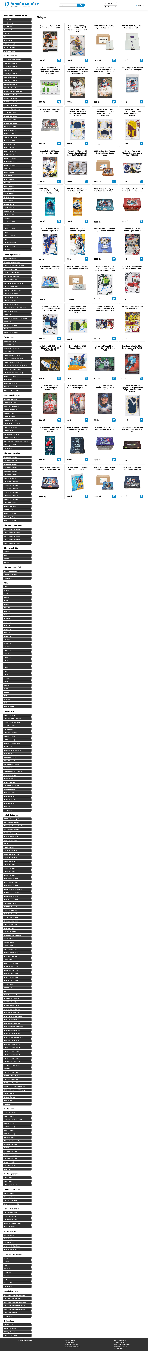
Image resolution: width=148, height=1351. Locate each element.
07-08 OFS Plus (9, 197)
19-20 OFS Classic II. (10, 123)
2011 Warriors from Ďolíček (12, 1204)
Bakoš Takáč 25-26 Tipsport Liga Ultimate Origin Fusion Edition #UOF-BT (77, 112)
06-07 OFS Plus (9, 200)
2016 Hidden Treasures (11, 409)
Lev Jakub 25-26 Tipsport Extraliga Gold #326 (50, 152)
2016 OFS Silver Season (11, 406)
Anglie (6, 1258)
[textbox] (110, 3)
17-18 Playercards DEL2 (11, 882)
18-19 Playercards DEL (11, 878)
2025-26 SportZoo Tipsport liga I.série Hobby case (104, 468)
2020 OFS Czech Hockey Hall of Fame (15, 308)
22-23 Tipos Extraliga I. (11, 485)
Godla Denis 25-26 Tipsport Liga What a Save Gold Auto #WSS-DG (50, 348)
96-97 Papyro (8, 1169)
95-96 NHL (7, 685)
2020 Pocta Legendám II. (11, 571)
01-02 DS (7, 225)
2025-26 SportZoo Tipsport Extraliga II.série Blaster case (104, 153)
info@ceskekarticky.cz (120, 1346)
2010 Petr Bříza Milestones (12, 438)
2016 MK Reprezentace (11, 329)
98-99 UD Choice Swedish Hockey (14, 1086)
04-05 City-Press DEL (10, 910)
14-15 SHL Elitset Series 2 (12, 998)
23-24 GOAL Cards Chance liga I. (14, 362)
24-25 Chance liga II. (10, 1127)
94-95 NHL (7, 689)
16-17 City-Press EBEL (11, 963)
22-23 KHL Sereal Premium (12, 722)
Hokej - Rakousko (9, 959)
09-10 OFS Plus (9, 190)
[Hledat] (81, 5)
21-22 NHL (7, 594)
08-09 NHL (7, 639)
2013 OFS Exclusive (10, 169)
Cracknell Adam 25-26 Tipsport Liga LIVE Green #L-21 (105, 348)
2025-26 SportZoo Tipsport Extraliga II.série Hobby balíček (50, 191)
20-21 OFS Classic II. (10, 116)
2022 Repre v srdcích (10, 1185)
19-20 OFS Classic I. (10, 126)
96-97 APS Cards (9, 1165)
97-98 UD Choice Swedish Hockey (14, 1090)
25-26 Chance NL (9, 1193)
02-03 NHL (7, 660)
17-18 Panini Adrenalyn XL (12, 1246)
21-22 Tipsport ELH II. (10, 102)
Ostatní (6, 33)
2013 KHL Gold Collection (12, 785)
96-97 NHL (7, 682)
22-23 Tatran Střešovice (11, 1325)
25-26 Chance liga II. (10, 1112)
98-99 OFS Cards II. (10, 243)
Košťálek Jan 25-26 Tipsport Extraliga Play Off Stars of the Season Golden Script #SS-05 (105, 70)
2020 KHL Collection (10, 733)
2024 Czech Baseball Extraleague (14, 1295)
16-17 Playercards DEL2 (11, 886)
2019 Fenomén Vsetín (10, 402)
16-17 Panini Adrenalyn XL (12, 1249)
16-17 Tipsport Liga (10, 520)
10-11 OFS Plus (9, 186)
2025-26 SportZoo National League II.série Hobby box (104, 230)
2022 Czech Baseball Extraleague (14, 1309)
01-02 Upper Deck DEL (11, 917)
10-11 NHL (7, 632)
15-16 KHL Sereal (9, 778)
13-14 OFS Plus (9, 172)
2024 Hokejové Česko (10, 279)
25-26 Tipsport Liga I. (10, 460)
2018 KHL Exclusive (10, 757)
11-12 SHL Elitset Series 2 (12, 1030)
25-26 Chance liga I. (10, 1116)
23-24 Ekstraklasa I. (10, 1242)
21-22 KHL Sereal (9, 725)
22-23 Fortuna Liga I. (10, 1148)
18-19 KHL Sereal (9, 754)
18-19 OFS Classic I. (10, 133)
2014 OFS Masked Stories (12, 423)
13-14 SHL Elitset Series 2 (12, 1009)
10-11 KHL (7, 806)
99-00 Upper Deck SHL (11, 1083)
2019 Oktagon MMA (10, 1328)
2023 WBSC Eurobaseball (12, 1298)
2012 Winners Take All (10, 427)
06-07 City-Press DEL (10, 907)
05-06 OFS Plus (9, 204)
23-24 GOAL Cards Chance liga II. (14, 358)
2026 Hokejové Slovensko (12, 529)
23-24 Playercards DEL (11, 861)
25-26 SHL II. (8, 988)
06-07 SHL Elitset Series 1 (12, 1076)
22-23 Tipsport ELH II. (10, 95)
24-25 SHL (7, 555)
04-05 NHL (7, 653)
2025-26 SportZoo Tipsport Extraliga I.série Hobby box (50, 468)
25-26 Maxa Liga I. (9, 344)
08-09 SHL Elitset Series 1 (12, 1058)
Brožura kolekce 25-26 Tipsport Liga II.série (77, 347)
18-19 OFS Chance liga (11, 380)
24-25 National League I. (11, 833)
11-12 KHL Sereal (9, 803)
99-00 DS (7, 239)
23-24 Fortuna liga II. (10, 1134)
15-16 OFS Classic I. (10, 158)
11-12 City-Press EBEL (11, 977)
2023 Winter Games (10, 478)
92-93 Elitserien (9, 942)
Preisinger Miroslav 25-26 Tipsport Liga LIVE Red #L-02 (132, 348)
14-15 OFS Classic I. (10, 165)
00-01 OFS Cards (9, 228)
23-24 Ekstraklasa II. (10, 1239)
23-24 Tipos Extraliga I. (11, 474)
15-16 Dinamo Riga (10, 775)
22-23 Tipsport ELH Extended (13, 91)
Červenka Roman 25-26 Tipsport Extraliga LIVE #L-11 (77, 388)
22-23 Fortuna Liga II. (10, 1144)
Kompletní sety (8, 40)
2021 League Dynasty (10, 399)
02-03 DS (7, 218)
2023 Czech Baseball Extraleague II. (15, 1302)
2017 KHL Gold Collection (12, 764)
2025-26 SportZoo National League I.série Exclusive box (77, 429)
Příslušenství (8, 37)
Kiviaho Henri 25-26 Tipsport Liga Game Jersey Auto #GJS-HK (50, 308)
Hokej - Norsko (8, 938)
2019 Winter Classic (10, 510)
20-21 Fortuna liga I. (10, 1162)
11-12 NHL (7, 629)
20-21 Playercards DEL (11, 871)
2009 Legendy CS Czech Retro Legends (16, 441)
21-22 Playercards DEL (11, 868)
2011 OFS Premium (10, 183)
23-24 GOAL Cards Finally (12, 355)
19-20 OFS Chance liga (11, 376)
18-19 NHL (7, 604)
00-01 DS (7, 232)
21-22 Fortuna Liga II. (10, 1151)
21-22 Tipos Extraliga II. (11, 488)
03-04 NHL (7, 657)
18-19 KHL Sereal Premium (12, 750)
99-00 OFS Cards (9, 235)
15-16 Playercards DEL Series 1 (13, 893)
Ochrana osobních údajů (72, 1346)
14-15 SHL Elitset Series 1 (12, 1002)
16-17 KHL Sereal (9, 768)
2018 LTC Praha (9, 413)
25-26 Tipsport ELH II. (10, 63)
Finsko (6, 843)
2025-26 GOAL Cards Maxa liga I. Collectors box (132, 27)
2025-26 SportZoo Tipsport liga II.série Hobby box (50, 267)
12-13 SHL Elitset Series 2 (12, 1019)
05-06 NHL (7, 650)
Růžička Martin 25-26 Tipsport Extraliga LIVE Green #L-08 (50, 388)
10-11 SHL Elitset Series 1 (12, 1044)
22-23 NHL (7, 590)
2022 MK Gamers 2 (10, 300)
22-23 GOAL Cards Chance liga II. (14, 369)
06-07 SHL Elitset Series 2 (12, 1072)
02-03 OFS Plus (9, 214)
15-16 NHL (7, 615)
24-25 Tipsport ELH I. (10, 77)
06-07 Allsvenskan (9, 1069)
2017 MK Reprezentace (11, 325)
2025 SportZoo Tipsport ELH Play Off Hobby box (132, 468)
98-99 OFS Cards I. (10, 246)
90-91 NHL (7, 703)
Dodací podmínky (70, 1340)
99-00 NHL (7, 671)
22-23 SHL (7, 559)
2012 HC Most (8, 430)
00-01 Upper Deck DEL (11, 921)
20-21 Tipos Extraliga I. (11, 499)
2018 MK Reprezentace (11, 322)
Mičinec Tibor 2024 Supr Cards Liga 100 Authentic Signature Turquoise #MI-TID (77, 29)
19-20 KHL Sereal (9, 747)
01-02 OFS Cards (9, 221)
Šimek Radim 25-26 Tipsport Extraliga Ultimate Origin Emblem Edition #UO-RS (132, 389)
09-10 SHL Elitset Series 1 (12, 1051)
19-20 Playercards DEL (11, 875)
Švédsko (6, 1276)
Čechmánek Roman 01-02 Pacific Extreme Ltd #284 (50, 27)
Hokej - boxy (7, 19)
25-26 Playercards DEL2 (11, 854)
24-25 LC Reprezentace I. (12, 272)
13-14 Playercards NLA (11, 836)
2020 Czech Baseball (10, 1312)
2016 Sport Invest (9, 1332)
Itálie (5, 1265)
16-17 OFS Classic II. (10, 147)
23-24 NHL (7, 587)
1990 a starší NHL (9, 706)
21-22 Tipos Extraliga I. (11, 492)
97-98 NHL (7, 678)
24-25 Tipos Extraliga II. (11, 464)
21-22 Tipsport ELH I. (10, 105)
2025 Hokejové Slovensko (12, 532)
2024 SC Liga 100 (9, 1123)
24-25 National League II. (11, 829)
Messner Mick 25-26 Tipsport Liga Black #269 (132, 230)
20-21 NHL (7, 597)
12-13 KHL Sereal (9, 796)
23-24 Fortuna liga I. (10, 1137)
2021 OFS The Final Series (12, 109)
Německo (7, 1269)
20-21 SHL (7, 562)
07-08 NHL (7, 643)
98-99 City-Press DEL (10, 928)
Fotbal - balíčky (8, 30)
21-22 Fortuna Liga (10, 1216)
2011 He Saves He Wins (11, 434)
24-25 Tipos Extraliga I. (11, 467)
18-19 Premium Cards (10, 383)
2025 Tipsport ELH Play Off (12, 70)
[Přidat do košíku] (59, 60)
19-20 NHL (7, 601)
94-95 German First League (12, 935)
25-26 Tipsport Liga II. (10, 457)
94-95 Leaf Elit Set (9, 1097)
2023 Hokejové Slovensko (12, 539)
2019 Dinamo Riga (9, 740)
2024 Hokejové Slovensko (12, 536)
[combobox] (110, 3)
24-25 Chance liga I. (10, 1130)
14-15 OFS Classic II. (10, 162)
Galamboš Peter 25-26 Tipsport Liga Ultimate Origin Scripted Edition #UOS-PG (77, 309)
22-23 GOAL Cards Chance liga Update (16, 365)
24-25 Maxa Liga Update (11, 348)
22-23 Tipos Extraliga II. (11, 481)
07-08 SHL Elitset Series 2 (12, 1062)
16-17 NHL (7, 611)
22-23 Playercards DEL (11, 864)
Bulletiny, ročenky (9, 47)
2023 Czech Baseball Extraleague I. (15, 1305)
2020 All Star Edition (10, 503)
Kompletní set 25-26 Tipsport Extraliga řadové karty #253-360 (132, 153)
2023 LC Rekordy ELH (11, 88)
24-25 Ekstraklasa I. (10, 1235)
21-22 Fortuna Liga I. (10, 1155)
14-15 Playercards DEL (11, 896)
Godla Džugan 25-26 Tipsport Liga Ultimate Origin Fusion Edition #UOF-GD (104, 112)
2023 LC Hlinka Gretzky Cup (12, 290)
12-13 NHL (7, 625)
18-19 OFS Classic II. (10, 130)
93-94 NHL (7, 692)
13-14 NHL (7, 622)
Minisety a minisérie (10, 44)
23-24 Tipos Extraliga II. (11, 471)
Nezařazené (8, 448)
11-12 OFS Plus (9, 179)
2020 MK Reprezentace (11, 311)
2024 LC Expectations (11, 286)
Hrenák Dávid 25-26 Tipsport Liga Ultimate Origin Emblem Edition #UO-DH (132, 112)
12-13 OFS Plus (9, 176)
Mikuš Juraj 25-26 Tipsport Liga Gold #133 (132, 307)
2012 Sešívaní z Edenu (11, 1200)
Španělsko (7, 1272)
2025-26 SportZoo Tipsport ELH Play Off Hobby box (50, 110)
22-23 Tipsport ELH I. (10, 98)
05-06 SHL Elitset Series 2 (12, 1079)
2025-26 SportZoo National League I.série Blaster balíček (50, 429)
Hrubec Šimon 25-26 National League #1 (77, 230)
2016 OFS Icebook (9, 416)
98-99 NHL (7, 675)
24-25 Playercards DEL (11, 857)
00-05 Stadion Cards (10, 1335)
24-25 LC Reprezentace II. (12, 262)
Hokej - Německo (9, 847)
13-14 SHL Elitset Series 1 (12, 1012)
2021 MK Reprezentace (11, 304)
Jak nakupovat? (70, 1342)
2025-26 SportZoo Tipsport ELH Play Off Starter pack (132, 68)
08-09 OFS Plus (9, 193)
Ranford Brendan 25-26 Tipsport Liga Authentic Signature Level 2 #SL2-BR (104, 268)
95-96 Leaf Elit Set (9, 1093)
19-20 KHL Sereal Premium (12, 743)
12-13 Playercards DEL (11, 900)
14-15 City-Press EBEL (11, 970)
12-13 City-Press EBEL (11, 974)
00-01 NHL (7, 668)
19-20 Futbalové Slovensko (12, 1223)
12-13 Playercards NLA (11, 840)
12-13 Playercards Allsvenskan (13, 1026)
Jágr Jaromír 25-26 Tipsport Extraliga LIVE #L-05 (104, 388)
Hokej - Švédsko (9, 984)
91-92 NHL (7, 699)
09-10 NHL (7, 636)
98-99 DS (7, 250)
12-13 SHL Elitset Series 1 (12, 1023)
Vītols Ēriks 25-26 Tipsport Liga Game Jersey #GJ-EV (132, 267)
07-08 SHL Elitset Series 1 (12, 1065)
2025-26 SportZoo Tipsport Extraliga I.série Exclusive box (132, 429)
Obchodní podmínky (71, 1344)
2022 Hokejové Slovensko (12, 543)
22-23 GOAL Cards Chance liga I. (14, 373)
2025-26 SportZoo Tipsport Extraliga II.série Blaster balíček (77, 191)
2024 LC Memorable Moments (13, 283)
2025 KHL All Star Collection (12, 718)
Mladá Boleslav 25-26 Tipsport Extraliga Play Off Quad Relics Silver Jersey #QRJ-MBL (50, 70)
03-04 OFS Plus (9, 211)
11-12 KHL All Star (9, 799)
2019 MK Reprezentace (11, 315)
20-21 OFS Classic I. (10, 119)
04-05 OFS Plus (9, 207)
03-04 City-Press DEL (10, 914)
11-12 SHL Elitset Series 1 (12, 1033)
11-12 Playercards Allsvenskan (13, 1037)
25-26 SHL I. (8, 991)
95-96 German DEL (10, 931)
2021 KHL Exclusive (10, 729)
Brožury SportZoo (9, 51)
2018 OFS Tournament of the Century (15, 318)
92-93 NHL (7, 696)
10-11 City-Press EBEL (11, 981)
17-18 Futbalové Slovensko (12, 1227)
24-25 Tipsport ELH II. (10, 74)
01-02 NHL (7, 664)
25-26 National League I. (11, 822)
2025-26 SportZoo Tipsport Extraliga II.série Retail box (132, 190)
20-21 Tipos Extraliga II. (11, 496)
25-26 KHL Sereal (9, 715)
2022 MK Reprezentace (11, 297)
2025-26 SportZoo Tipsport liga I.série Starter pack (77, 468)
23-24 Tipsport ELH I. (10, 84)
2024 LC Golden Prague (11, 276)
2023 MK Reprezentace (11, 293)
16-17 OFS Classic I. (10, 151)
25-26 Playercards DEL (11, 850)
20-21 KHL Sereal (9, 736)
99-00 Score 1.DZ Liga (11, 390)
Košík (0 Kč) (141, 5)
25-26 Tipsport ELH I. (10, 66)
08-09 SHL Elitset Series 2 (12, 1055)
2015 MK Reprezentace (11, 332)
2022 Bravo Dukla (9, 1197)
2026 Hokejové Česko (10, 258)
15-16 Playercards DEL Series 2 (13, 889)
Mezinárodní (8, 1100)
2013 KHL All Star (9, 789)
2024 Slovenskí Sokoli (10, 1212)
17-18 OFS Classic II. (10, 140)
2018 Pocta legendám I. (11, 574)
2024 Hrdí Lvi (8, 1181)
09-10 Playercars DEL (10, 903)
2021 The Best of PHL (10, 949)
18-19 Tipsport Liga (10, 513)
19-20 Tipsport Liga (10, 506)
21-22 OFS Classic (10, 112)
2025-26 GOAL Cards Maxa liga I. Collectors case (104, 27)
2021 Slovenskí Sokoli (10, 1219)
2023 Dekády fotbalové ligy (12, 1141)
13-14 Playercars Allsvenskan (13, 1016)
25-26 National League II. (11, 819)
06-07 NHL (7, 646)
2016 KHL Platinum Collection (13, 771)
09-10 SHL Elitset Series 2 (12, 1047)
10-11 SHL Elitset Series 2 (12, 1040)
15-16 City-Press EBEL (11, 967)
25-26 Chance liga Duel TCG (13, 1120)
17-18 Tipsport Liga (10, 517)
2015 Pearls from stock (11, 420)
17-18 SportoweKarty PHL (12, 956)
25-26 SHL (7, 552)
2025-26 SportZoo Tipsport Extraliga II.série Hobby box (105, 190)
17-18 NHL (7, 608)
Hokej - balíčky (8, 23)
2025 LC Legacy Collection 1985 (14, 265)
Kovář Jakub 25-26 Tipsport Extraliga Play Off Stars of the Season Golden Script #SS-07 (77, 70)
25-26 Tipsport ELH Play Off (12, 59)
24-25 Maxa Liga (9, 351)
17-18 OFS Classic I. (10, 144)
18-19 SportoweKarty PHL (12, 952)
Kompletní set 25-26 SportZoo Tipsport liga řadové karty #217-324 (105, 308)
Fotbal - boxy (8, 26)
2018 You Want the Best (11, 137)
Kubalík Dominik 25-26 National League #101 (50, 230)
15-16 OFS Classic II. (10, 155)
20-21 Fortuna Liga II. (10, 1158)
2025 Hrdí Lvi (8, 1177)
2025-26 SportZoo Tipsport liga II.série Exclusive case (77, 267)
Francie (6, 1261)
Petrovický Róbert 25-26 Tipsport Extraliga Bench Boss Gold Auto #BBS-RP (77, 153)
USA (5, 1279)
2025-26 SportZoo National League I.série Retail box (104, 428)
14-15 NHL (7, 618)
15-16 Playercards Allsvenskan (13, 995)
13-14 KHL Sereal (9, 792)
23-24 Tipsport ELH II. (10, 81)
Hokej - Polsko (8, 945)
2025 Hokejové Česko (10, 269)
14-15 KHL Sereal (9, 782)
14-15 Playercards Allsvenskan (13, 1005)
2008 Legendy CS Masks (11, 445)
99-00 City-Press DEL (10, 924)
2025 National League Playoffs (13, 826)
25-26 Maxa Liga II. (10, 341)
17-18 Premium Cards (10, 387)
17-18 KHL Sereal (9, 761)
